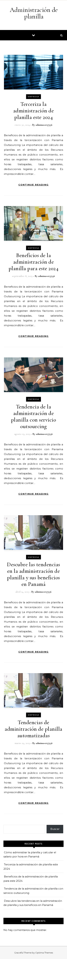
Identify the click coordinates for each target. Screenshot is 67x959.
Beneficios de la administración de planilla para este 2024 (34, 262)
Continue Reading (33, 184)
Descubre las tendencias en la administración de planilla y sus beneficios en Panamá (33, 574)
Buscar (54, 829)
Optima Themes (44, 952)
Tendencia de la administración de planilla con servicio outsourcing (33, 416)
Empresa (33, 97)
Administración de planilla (34, 13)
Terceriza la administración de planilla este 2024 (33, 111)
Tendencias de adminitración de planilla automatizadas (33, 729)
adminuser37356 (44, 124)
